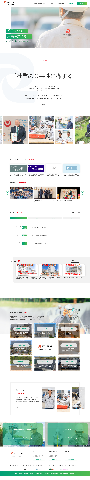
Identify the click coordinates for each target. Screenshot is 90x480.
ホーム (16, 473)
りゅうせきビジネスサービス (63, 465)
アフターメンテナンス (52, 3)
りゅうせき (25, 465)
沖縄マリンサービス (72, 465)
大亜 (49, 465)
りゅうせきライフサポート (32, 465)
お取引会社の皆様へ (61, 3)
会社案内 (40, 3)
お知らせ (44, 3)
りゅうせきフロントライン (42, 465)
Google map (38, 459)
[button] (7, 193)
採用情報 (47, 473)
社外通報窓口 (72, 473)
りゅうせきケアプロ (54, 465)
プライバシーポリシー (64, 473)
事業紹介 (20, 473)
